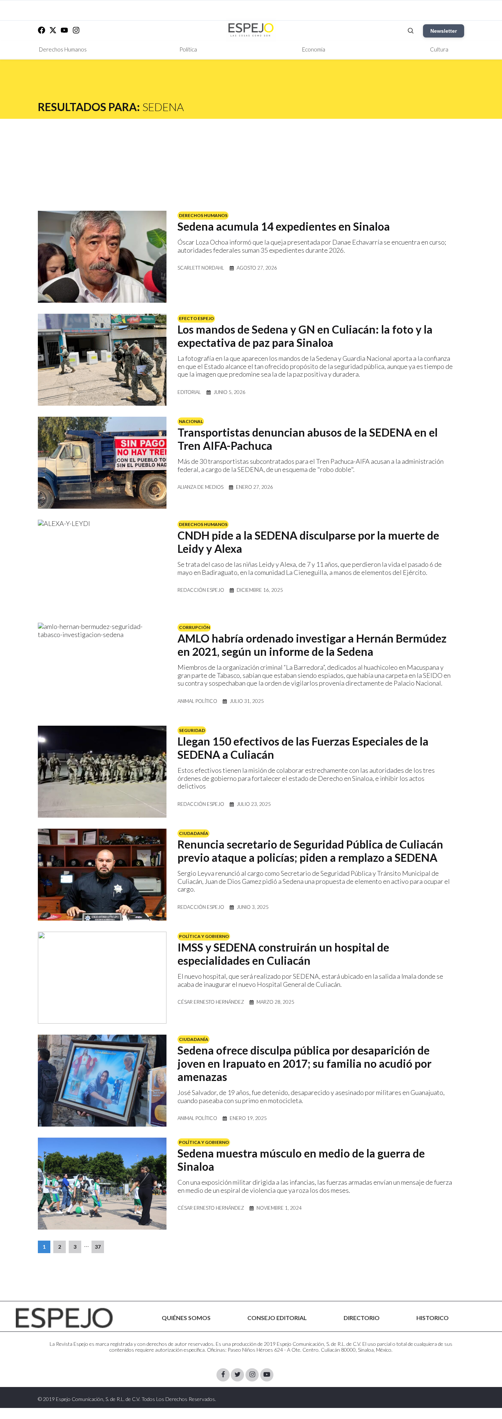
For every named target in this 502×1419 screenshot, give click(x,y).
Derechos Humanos (63, 49)
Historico (432, 1317)
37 (98, 1247)
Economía (313, 49)
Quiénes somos (186, 1317)
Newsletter (443, 31)
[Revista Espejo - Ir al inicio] (64, 1318)
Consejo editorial (277, 1317)
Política (188, 49)
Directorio (362, 1317)
